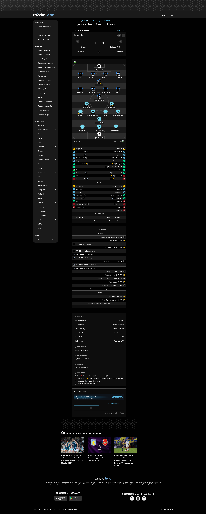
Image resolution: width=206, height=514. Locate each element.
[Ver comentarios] (123, 35)
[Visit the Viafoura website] (119, 413)
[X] (132, 498)
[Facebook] (144, 498)
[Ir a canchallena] (43, 14)
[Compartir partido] (119, 35)
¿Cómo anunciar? (167, 509)
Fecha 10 (121, 30)
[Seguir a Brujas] (77, 41)
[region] (99, 408)
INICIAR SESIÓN (167, 15)
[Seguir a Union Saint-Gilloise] (120, 41)
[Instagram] (138, 498)
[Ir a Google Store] (75, 498)
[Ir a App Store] (60, 498)
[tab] (86, 404)
